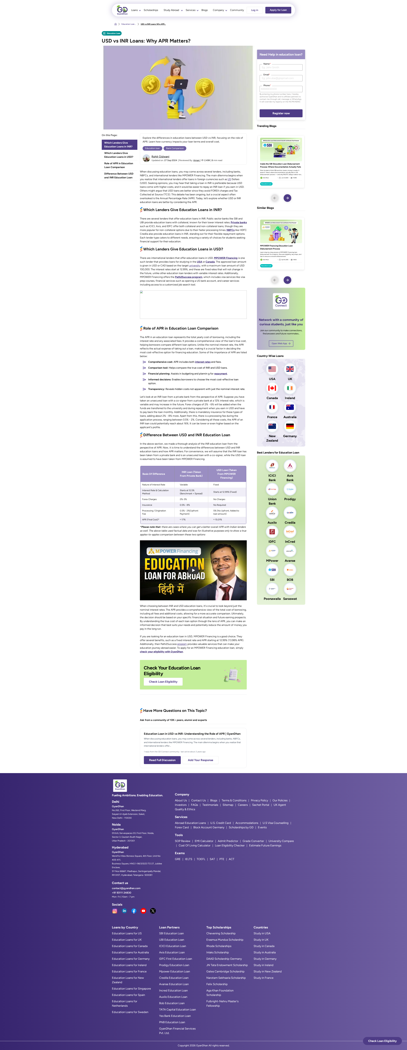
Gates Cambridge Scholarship (225, 971)
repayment (220, 373)
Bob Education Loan (172, 1003)
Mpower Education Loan (174, 971)
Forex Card (182, 827)
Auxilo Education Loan (173, 997)
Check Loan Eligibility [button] (382, 1041)
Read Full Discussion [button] (162, 760)
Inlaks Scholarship (217, 952)
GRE (178, 859)
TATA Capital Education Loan (177, 1009)
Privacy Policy (259, 800)
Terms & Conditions (234, 800)
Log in (254, 10)
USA (199, 261)
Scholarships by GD (241, 827)
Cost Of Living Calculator (194, 845)
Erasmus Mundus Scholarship (224, 939)
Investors (180, 805)
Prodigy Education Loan (174, 965)
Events (262, 827)
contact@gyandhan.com (126, 888)
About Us (181, 800)
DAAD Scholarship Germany (224, 959)
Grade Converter (253, 841)
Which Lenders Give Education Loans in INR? (118, 144)
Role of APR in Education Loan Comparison (118, 165)
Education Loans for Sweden (130, 1012)
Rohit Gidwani (160, 156)
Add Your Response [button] (200, 760)
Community (237, 10)
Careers (243, 805)
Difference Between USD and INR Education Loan (118, 175)
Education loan (152, 148)
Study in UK (261, 939)
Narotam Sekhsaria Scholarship (226, 978)
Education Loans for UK (127, 939)
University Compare (281, 841)
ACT (231, 859)
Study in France (263, 978)
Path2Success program (188, 276)
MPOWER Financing (226, 257)
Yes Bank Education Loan (175, 1016)
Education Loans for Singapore (131, 988)
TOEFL (201, 859)
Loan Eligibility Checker (230, 845)
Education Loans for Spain (128, 995)
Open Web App (279, 343)
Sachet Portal (260, 805)
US (229, 179)
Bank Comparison (175, 148)
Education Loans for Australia (130, 952)
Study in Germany (265, 959)
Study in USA (262, 933)
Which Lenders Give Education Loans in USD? (118, 155)
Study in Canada (264, 946)
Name (267, 64)
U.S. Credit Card (220, 823)
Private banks (239, 222)
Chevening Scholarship (221, 933)
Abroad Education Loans (190, 823)
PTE (221, 859)
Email (266, 74)
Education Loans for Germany (131, 959)
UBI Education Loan (171, 939)
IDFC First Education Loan (175, 959)
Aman (196, 160)
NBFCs (231, 230)
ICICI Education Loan (172, 946)
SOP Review (182, 841)
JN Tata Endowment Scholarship (227, 965)
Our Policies (279, 800)
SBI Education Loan (171, 933)
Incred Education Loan (173, 990)
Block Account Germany (208, 827)
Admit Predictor (228, 841)
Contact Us (198, 800)
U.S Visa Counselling (276, 823)
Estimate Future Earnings (265, 845)
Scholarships (151, 10)
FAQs (194, 805)
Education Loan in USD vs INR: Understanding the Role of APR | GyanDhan (192, 733)
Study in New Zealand (268, 971)
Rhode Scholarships (218, 946)
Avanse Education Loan (174, 984)
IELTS (188, 859)
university (194, 265)
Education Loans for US (127, 933)
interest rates (202, 361)
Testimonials (210, 805)
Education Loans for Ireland (129, 965)
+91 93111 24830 (121, 892)
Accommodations (246, 823)
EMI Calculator (204, 841)
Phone (267, 85)
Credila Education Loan (174, 978)
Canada (210, 261)
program (182, 644)
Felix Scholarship (217, 984)
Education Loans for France (129, 971)
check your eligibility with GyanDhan (161, 651)
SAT (212, 859)
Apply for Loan (278, 9)
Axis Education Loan (172, 952)
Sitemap (228, 805)
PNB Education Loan (172, 1022)
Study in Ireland (263, 965)
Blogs (204, 10)
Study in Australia (265, 952)
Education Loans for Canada (130, 946)
